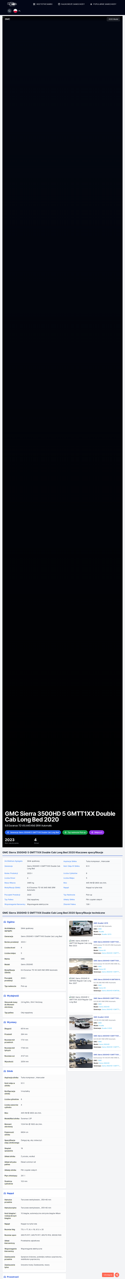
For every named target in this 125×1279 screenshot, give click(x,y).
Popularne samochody (104, 4)
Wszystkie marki (44, 4)
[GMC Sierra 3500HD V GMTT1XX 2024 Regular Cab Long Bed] (81, 1004)
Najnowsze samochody (73, 4)
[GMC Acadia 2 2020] (81, 1022)
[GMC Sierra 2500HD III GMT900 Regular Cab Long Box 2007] (81, 985)
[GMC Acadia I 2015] (81, 928)
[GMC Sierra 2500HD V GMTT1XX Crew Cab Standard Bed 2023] (81, 966)
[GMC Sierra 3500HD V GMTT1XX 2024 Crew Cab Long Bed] (81, 1041)
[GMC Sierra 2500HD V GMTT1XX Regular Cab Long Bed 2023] (81, 947)
